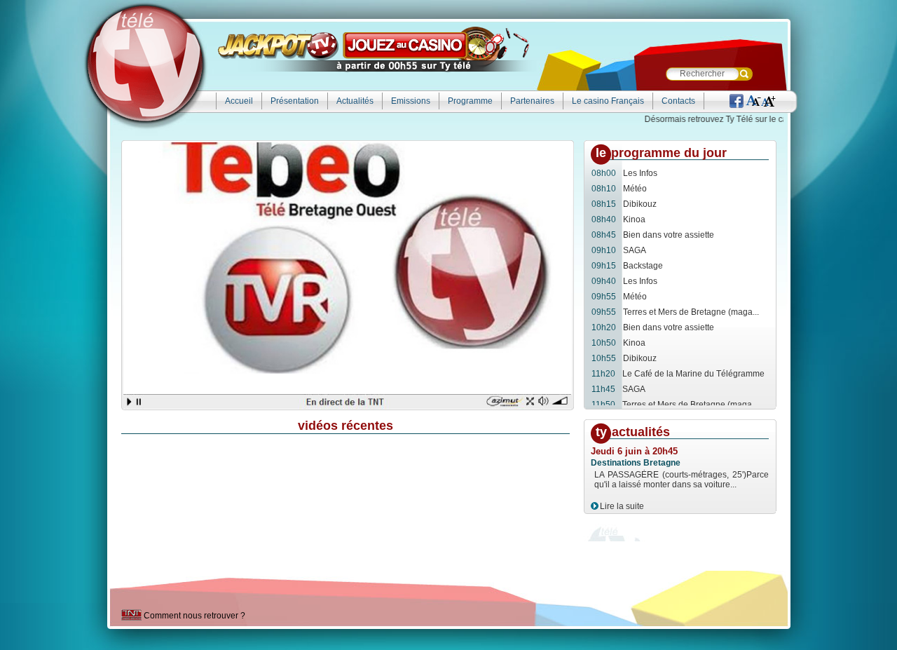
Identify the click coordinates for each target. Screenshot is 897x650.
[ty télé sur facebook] (737, 102)
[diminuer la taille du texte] (753, 102)
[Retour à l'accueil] (145, 64)
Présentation (295, 101)
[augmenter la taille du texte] (768, 102)
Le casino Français (608, 101)
